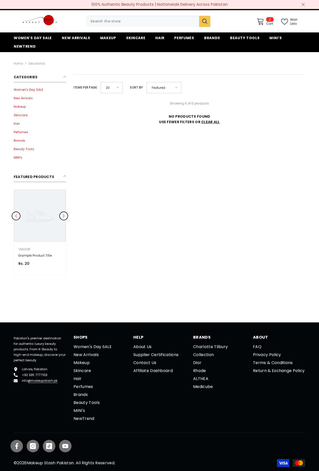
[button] (112, 87)
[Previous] (16, 216)
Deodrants (37, 63)
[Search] (148, 21)
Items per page (85, 87)
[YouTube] (65, 446)
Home (18, 63)
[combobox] (142, 21)
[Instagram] (33, 446)
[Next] (63, 216)
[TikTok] (49, 446)
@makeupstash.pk (43, 380)
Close (303, 4)
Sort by (136, 87)
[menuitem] (40, 90)
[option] (40, 233)
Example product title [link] (35, 255)
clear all (210, 121)
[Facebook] (16, 446)
